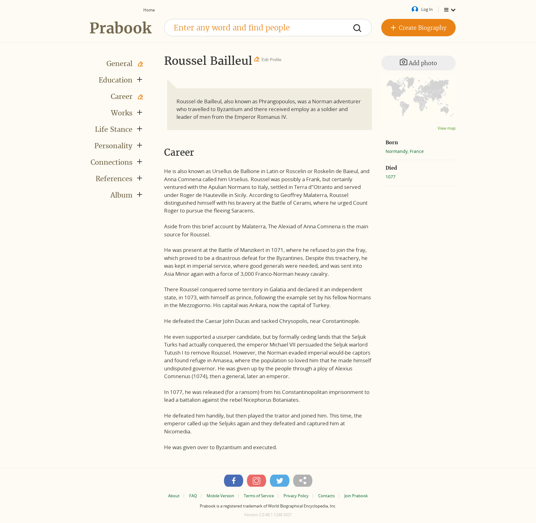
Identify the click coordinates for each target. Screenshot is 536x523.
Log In (427, 9)
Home (149, 10)
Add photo (422, 63)
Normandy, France (405, 151)
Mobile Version (220, 496)
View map (447, 128)
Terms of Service (259, 496)
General (119, 63)
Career (121, 96)
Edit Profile (271, 59)
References (114, 178)
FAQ (193, 496)
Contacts (326, 496)
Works (121, 113)
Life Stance (113, 129)
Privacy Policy (296, 496)
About (174, 496)
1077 (390, 177)
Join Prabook (356, 496)
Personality (113, 145)
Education (115, 80)
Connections (111, 162)
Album (121, 195)
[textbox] (268, 27)
